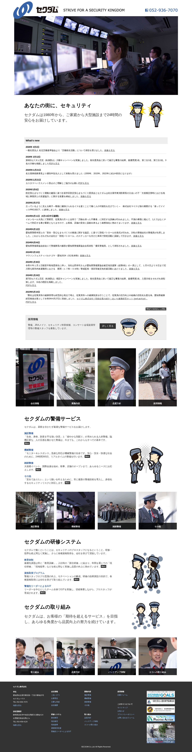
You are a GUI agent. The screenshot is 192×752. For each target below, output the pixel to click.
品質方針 (87, 718)
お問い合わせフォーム (126, 718)
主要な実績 (55, 702)
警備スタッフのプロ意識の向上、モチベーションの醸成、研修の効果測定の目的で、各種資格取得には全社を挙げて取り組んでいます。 (68, 576)
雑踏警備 (87, 702)
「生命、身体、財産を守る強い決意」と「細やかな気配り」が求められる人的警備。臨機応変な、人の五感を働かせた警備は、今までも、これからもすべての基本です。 (68, 438)
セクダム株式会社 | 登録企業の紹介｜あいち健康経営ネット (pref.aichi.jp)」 (112, 298)
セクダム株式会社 (20, 687)
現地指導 (54, 725)
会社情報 (54, 692)
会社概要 (54, 705)
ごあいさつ (55, 695)
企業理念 (54, 698)
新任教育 (54, 718)
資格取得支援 (56, 728)
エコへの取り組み (91, 725)
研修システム (56, 714)
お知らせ (121, 711)
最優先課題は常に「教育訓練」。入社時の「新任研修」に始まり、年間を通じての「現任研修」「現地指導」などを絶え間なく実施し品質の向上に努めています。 (68, 563)
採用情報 (121, 692)
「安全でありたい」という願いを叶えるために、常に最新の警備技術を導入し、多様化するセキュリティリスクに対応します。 (68, 479)
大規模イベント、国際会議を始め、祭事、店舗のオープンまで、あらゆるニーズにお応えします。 (68, 466)
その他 (86, 705)
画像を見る (109, 150)
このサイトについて (125, 704)
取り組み (87, 714)
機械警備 (87, 698)
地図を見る (17, 705)
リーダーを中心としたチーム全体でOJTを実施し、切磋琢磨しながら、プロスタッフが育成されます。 (68, 589)
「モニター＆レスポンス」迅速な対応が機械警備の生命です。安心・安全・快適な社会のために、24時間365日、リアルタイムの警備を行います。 (68, 453)
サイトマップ (123, 708)
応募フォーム (123, 695)
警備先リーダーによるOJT (61, 731)
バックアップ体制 (91, 721)
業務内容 (87, 692)
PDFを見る (54, 163)
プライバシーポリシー (126, 714)
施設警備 (87, 695)
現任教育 (54, 721)
